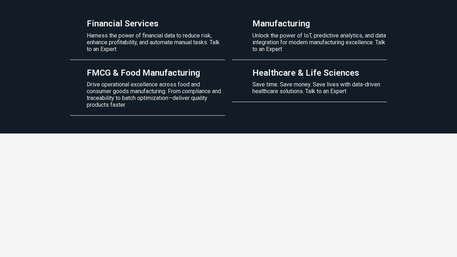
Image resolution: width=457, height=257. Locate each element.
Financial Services (123, 24)
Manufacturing (281, 24)
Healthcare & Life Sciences (305, 73)
